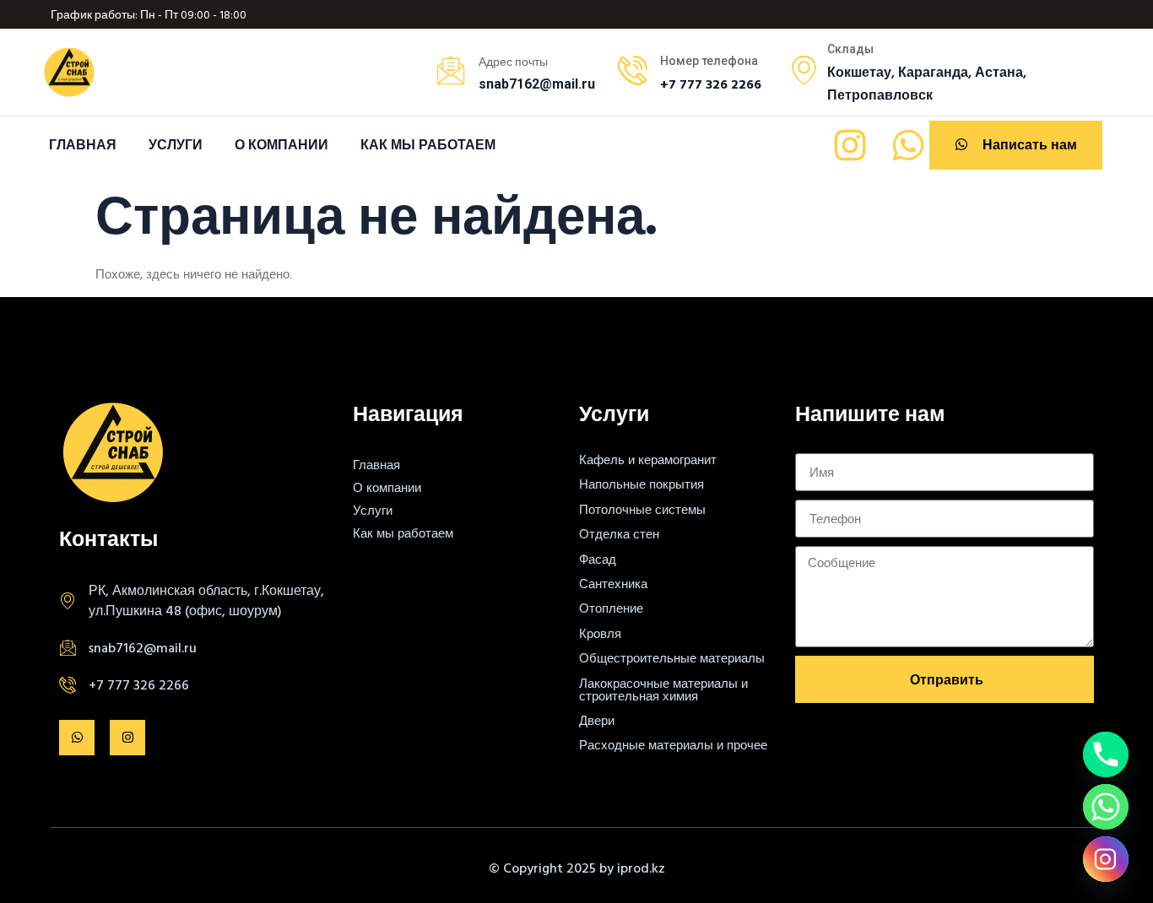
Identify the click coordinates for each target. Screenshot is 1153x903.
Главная (82, 144)
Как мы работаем (427, 144)
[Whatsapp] (908, 145)
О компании (281, 144)
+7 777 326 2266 (139, 684)
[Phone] (1106, 754)
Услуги (176, 144)
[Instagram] (850, 145)
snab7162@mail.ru (143, 647)
